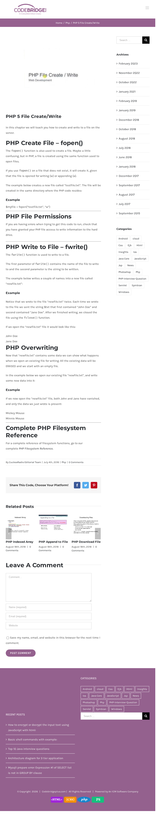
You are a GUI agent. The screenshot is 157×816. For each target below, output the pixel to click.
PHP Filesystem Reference (36, 448)
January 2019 (127, 110)
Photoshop (125, 272)
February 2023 (128, 63)
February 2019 (128, 101)
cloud (136, 238)
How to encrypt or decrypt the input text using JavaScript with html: (38, 727)
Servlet (123, 285)
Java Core (124, 258)
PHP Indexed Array (18, 542)
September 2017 (129, 185)
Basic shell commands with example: (32, 739)
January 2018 (127, 166)
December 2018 (129, 120)
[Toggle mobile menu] (148, 8)
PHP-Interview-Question (132, 278)
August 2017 (127, 194)
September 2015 (129, 213)
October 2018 (127, 129)
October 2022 (128, 82)
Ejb (130, 245)
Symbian (137, 285)
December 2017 (129, 176)
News (130, 265)
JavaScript (140, 258)
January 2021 (127, 91)
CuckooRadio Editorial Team (25, 462)
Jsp (120, 265)
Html (139, 245)
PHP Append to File (51, 542)
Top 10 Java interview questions (28, 749)
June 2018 (125, 157)
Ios (135, 252)
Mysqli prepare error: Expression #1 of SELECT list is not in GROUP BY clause (40, 770)
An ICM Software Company (123, 791)
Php (64, 462)
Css (121, 245)
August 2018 (127, 138)
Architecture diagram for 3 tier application (35, 758)
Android (123, 238)
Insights (123, 252)
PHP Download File (84, 542)
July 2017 (124, 204)
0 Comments (76, 462)
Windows (124, 292)
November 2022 (129, 73)
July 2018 (125, 148)
